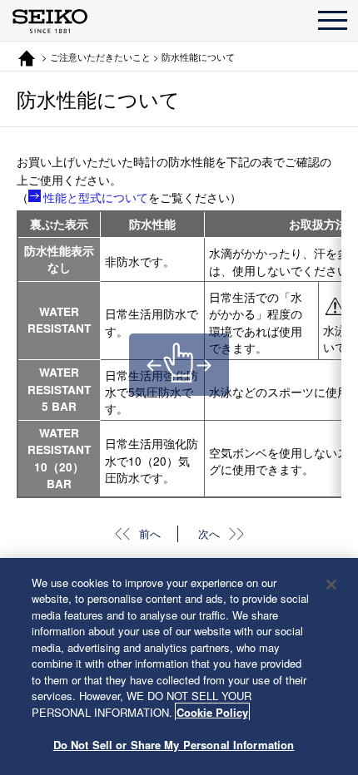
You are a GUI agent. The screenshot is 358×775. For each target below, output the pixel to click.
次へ (209, 533)
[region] (179, 666)
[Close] (331, 584)
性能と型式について (95, 196)
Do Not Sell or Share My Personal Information (174, 745)
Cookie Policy (212, 712)
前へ (150, 533)
